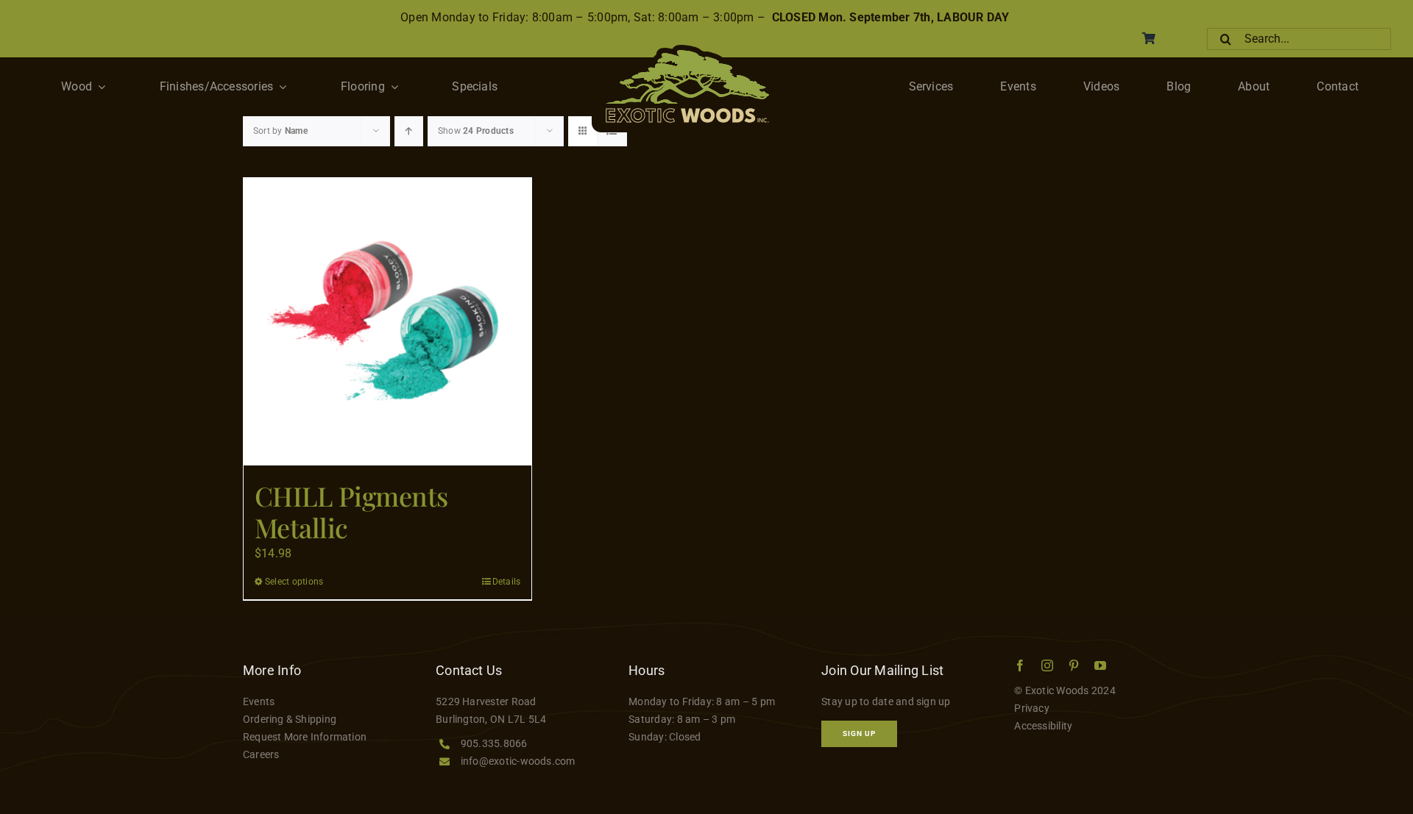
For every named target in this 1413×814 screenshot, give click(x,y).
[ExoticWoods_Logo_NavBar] (687, 50)
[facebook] (1020, 665)
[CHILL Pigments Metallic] (387, 321)
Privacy (1031, 708)
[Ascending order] (408, 131)
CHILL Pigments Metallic (351, 511)
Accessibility (1043, 726)
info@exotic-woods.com (518, 761)
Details (506, 581)
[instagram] (1047, 665)
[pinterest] (1074, 665)
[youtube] (1100, 665)
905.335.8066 (494, 743)
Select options (294, 581)
